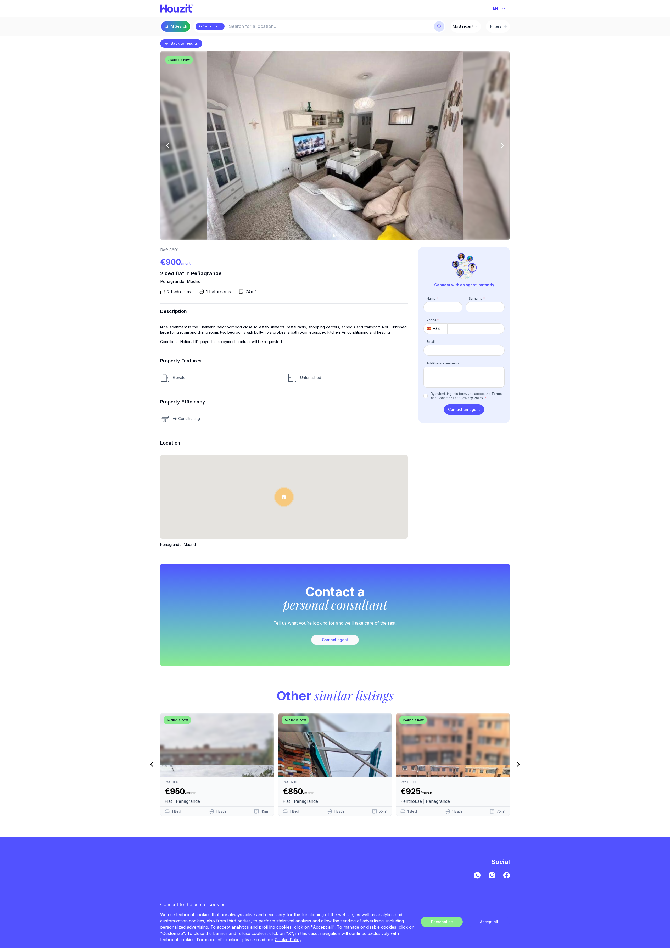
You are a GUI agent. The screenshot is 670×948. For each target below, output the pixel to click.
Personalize (442, 921)
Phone (433, 320)
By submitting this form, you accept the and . (466, 396)
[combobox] (330, 26)
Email (431, 342)
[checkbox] (425, 396)
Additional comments (443, 363)
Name (432, 298)
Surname (477, 298)
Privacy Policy (472, 398)
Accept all (489, 921)
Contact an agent (464, 409)
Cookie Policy (288, 939)
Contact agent (335, 639)
